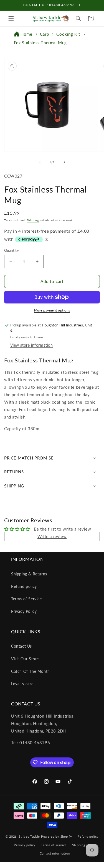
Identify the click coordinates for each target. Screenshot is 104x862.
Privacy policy (24, 845)
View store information (31, 345)
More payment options (52, 310)
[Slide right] (64, 162)
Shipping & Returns (29, 574)
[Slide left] (40, 162)
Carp (44, 34)
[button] (11, 18)
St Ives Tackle (29, 836)
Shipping (33, 220)
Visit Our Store (25, 658)
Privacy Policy (24, 611)
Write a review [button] (52, 536)
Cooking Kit (68, 34)
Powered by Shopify (56, 836)
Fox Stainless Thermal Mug (40, 42)
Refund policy (24, 586)
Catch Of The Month (30, 671)
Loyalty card (22, 683)
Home (26, 34)
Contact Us (21, 646)
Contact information (55, 853)
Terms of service (54, 845)
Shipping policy (84, 845)
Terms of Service (26, 598)
